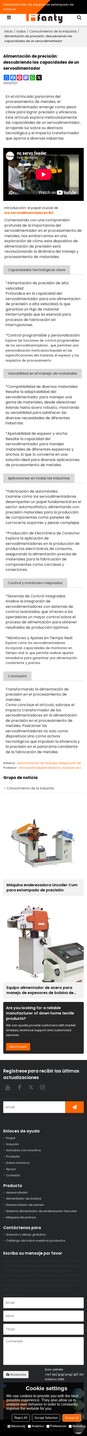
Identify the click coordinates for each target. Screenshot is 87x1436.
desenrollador (17, 1192)
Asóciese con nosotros (23, 1150)
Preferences (58, 1426)
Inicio (8, 31)
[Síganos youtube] (8, 1087)
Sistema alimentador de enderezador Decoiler (41, 1211)
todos (21, 31)
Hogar (11, 1138)
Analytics (38, 1426)
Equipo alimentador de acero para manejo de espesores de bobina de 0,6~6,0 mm (40, 990)
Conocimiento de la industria (53, 31)
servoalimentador (22, 107)
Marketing (79, 1426)
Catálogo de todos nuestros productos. (36, 1241)
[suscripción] (74, 1107)
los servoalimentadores (29, 345)
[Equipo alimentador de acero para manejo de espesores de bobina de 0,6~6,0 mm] (43, 941)
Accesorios (18, 1374)
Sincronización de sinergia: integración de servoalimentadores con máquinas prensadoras (50, 763)
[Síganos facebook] (19, 1087)
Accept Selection (46, 1418)
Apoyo (11, 1169)
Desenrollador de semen (25, 1205)
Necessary (18, 1426)
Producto (13, 1156)
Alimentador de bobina (23, 1198)
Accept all (71, 1418)
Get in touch (18, 1047)
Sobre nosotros (17, 1163)
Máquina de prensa (21, 1217)
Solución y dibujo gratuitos (26, 1234)
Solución (12, 1144)
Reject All (20, 1418)
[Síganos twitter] (31, 1087)
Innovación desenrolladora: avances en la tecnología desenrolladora (51, 768)
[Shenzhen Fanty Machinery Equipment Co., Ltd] (44, 17)
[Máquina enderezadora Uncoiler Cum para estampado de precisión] (43, 839)
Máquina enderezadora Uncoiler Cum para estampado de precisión (41, 888)
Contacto (13, 1175)
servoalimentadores (24, 543)
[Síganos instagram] (42, 1087)
